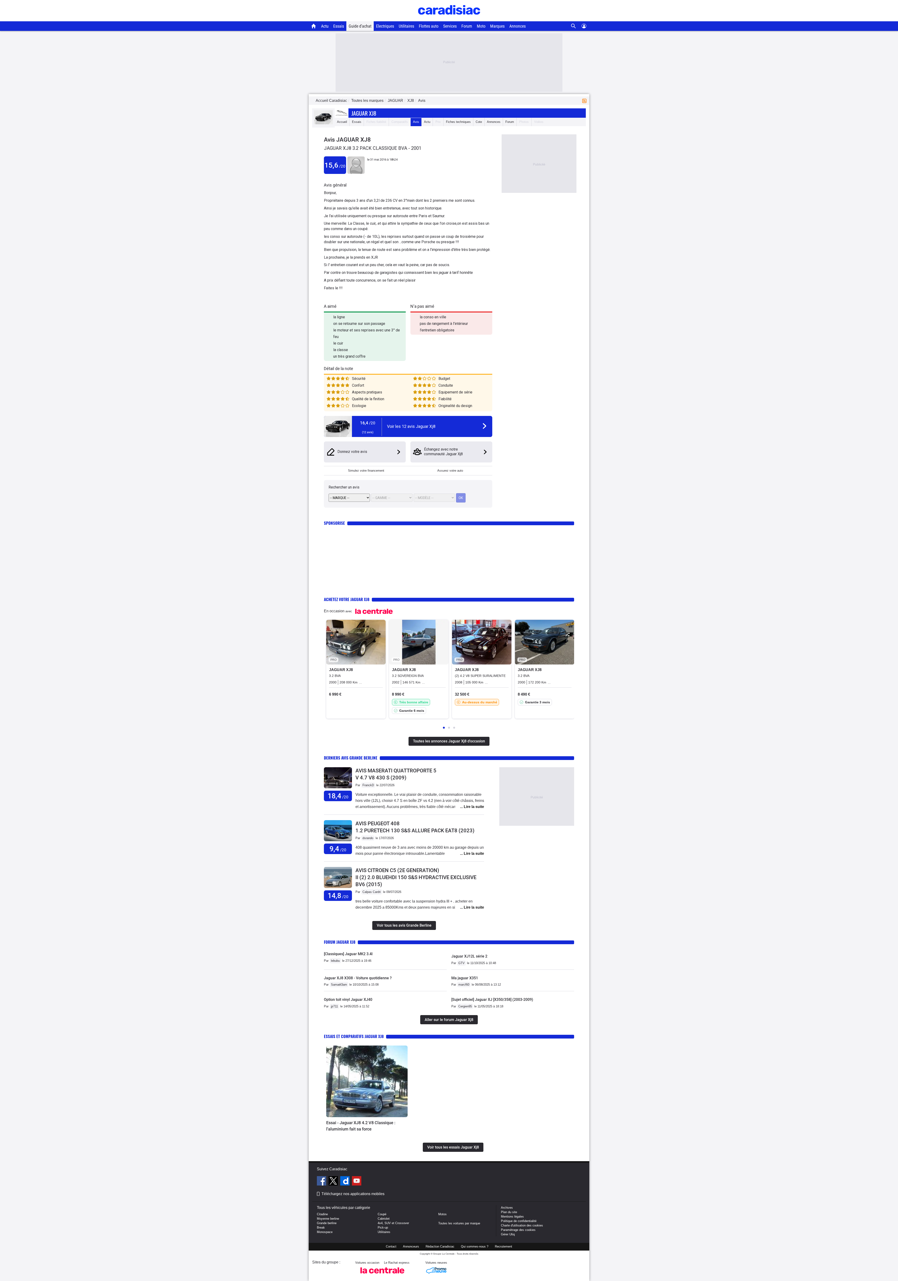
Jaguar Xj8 (363, 113)
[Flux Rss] (585, 100)
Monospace (325, 1232)
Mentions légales (512, 1216)
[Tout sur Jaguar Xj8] (323, 123)
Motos (442, 1214)
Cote (479, 122)
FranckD (368, 785)
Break (321, 1227)
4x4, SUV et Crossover (393, 1223)
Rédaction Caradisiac (440, 1246)
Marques (497, 26)
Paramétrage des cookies (518, 1230)
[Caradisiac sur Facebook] (322, 1181)
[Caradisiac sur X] (334, 1181)
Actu (325, 26)
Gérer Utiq (508, 1234)
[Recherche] (573, 26)
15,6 (335, 165)
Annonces (517, 26)
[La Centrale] (382, 1275)
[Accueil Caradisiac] (314, 26)
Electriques (385, 26)
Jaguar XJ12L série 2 (469, 956)
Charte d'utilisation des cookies (522, 1225)
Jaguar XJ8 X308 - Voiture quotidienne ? (358, 978)
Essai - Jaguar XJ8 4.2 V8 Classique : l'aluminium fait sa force (360, 1125)
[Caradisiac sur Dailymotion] (345, 1181)
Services (450, 26)
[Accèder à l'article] (367, 1081)
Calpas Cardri (371, 892)
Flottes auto (428, 26)
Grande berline (327, 1223)
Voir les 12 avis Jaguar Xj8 (411, 426)
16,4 (367, 422)
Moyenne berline (328, 1218)
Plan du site (509, 1212)
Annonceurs (411, 1246)
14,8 (338, 896)
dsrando (367, 838)
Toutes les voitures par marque (459, 1223)
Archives (507, 1207)
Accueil (342, 122)
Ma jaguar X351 (464, 978)
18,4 (338, 796)
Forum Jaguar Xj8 (339, 942)
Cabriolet (384, 1218)
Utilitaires (406, 26)
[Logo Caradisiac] (449, 19)
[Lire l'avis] (338, 788)
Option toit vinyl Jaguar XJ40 (348, 999)
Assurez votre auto (450, 470)
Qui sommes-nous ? (474, 1246)
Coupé (382, 1214)
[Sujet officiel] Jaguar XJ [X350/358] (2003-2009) (492, 999)
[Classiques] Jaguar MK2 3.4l (348, 954)
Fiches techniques (458, 122)
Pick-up (383, 1227)
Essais (338, 26)
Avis (416, 122)
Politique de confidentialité (518, 1221)
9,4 (338, 849)
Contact (391, 1246)
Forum (466, 26)
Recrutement (503, 1246)
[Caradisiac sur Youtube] (356, 1181)
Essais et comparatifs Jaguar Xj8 (354, 1036)
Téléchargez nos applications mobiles (353, 1194)
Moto (481, 26)
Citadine (322, 1214)
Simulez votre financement (366, 470)
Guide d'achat (360, 26)
